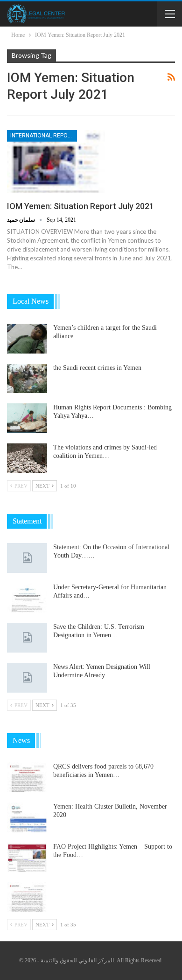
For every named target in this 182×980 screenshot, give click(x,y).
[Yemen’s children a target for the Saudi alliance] (27, 339)
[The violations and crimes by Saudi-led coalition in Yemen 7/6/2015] (27, 458)
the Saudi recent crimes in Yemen (97, 367)
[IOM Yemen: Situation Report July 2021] (56, 161)
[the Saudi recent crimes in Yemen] (27, 379)
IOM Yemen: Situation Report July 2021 (80, 206)
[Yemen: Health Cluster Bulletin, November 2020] (27, 817)
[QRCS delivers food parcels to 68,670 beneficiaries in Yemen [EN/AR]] (27, 777)
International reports (43, 135)
